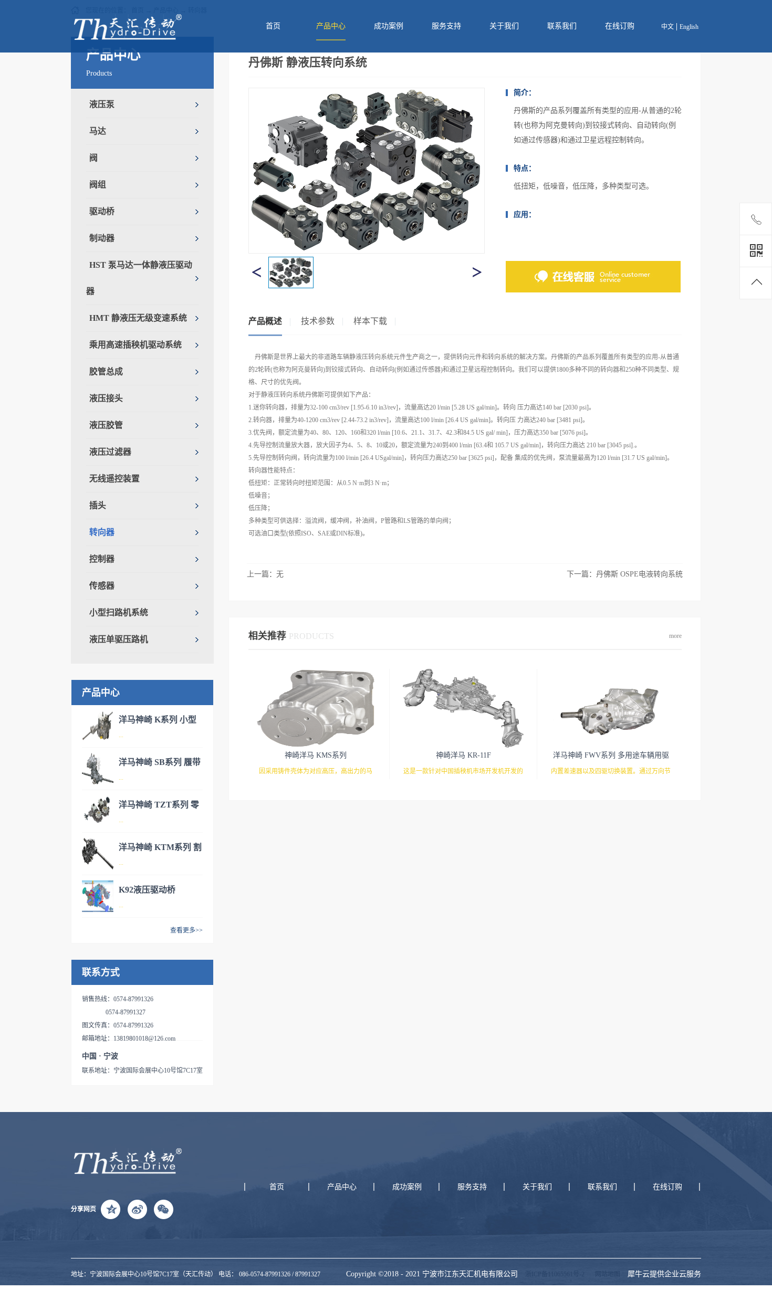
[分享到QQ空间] (110, 1209)
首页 (273, 26)
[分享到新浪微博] (137, 1209)
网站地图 (606, 1274)
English (689, 26)
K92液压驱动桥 (147, 889)
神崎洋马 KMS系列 (316, 755)
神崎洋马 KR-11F (463, 755)
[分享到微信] (163, 1209)
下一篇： (625, 574)
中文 (667, 26)
